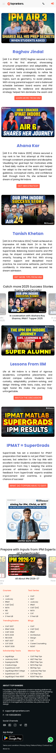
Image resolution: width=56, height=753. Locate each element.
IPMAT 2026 (9, 629)
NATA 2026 (9, 635)
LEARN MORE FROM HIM (28, 98)
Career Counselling (38, 643)
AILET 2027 (9, 640)
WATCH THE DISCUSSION (28, 397)
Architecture (35, 635)
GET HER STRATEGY (28, 185)
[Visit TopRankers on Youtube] (4, 726)
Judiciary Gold (11, 659)
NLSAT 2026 (10, 646)
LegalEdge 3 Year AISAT (14, 676)
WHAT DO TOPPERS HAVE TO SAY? (28, 485)
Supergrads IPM (11, 662)
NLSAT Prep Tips (36, 676)
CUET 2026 (9, 632)
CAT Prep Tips (35, 673)
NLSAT (32, 646)
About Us (6, 749)
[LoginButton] (52, 4)
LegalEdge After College (15, 671)
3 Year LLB (9, 616)
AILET (32, 599)
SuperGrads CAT (12, 673)
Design (33, 638)
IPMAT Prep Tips (36, 662)
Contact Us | (47, 745)
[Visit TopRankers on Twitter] (20, 726)
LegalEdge (9, 656)
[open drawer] (4, 4)
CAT (7, 613)
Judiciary (9, 599)
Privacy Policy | (25, 745)
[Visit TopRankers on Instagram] (15, 726)
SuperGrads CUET (12, 668)
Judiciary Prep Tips (38, 671)
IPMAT (7, 602)
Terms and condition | (11, 745)
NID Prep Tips (35, 668)
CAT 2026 (9, 643)
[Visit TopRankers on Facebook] (9, 726)
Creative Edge (11, 665)
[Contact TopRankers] (43, 4)
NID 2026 (8, 638)
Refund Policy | (36, 745)
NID (6, 610)
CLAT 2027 (9, 626)
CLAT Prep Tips (36, 656)
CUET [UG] (9, 605)
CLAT (7, 596)
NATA (7, 607)
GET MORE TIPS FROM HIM (28, 277)
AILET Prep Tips (36, 659)
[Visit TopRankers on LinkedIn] (25, 726)
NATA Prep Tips (36, 665)
